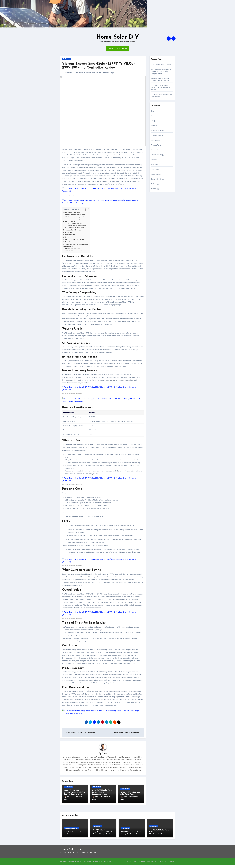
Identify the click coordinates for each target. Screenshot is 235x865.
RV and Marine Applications (77, 225)
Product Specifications (73, 230)
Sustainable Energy (158, 179)
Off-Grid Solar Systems (75, 223)
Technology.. (155, 189)
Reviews (154, 159)
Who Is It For (69, 232)
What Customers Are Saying (75, 239)
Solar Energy (155, 164)
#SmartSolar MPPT (96, 73)
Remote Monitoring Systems (77, 227)
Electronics (155, 116)
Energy (153, 121)
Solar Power (155, 169)
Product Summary (74, 248)
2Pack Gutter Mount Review (161, 65)
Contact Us (162, 861)
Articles (110, 48)
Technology (67, 59)
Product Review (156, 145)
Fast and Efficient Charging (76, 214)
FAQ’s (67, 237)
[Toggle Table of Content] (86, 209)
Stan (104, 754)
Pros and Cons (70, 235)
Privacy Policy (151, 861)
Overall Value (69, 242)
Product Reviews (122, 48)
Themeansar (107, 861)
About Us (171, 861)
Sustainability (156, 174)
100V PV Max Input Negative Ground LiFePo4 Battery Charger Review (74, 792)
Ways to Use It (70, 221)
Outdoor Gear (155, 140)
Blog (152, 111)
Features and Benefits (72, 212)
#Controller (79, 73)
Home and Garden (157, 130)
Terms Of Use (131, 861)
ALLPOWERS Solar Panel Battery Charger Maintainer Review (102, 792)
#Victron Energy (108, 73)
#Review (86, 73)
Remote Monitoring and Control (78, 219)
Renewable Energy (157, 155)
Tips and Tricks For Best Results (76, 244)
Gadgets (154, 126)
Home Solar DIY (117, 37)
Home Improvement (158, 135)
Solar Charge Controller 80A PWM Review (80, 732)
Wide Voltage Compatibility (76, 217)
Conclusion (69, 246)
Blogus (97, 861)
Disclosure (141, 861)
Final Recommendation (76, 251)
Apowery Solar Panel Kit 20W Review (127, 732)
